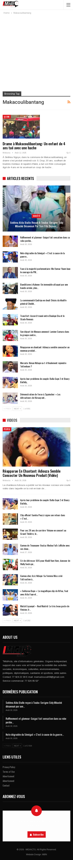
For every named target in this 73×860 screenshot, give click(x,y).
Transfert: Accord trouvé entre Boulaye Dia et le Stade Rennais (42, 317)
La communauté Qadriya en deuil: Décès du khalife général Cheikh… (43, 301)
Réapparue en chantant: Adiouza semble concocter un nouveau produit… (44, 348)
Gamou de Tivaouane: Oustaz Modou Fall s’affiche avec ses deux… (45, 547)
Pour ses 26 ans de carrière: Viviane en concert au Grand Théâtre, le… (43, 531)
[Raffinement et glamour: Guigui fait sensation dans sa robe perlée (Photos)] (10, 241)
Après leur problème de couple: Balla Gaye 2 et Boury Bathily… (44, 380)
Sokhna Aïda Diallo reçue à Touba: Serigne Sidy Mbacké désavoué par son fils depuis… (36, 224)
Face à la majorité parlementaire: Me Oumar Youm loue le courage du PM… (45, 270)
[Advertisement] (36, 53)
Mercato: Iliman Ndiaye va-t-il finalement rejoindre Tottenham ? (43, 364)
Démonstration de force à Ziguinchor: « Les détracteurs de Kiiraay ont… (40, 395)
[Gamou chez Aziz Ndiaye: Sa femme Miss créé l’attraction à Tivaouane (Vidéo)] (10, 579)
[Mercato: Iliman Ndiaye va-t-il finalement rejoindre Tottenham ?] (10, 367)
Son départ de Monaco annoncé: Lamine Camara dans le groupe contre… (44, 333)
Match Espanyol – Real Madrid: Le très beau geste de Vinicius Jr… (44, 607)
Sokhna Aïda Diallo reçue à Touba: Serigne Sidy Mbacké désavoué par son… (34, 704)
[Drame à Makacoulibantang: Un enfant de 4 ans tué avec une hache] (21, 127)
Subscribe (38, 834)
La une (7, 116)
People (7, 429)
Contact (6, 785)
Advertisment (8, 776)
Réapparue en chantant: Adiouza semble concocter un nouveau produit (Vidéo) (32, 473)
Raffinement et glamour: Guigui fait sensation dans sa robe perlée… (45, 239)
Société (36, 216)
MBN (44, 854)
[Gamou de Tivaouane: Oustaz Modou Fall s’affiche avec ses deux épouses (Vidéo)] (10, 549)
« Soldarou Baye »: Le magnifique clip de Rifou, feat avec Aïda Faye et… (44, 592)
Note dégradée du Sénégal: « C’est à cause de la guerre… (42, 254)
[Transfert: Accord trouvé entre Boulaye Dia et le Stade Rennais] (10, 319)
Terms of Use (9, 771)
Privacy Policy (9, 767)
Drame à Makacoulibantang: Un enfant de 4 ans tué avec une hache (34, 145)
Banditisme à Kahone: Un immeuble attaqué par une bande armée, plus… (44, 286)
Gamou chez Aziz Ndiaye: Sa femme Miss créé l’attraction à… (41, 577)
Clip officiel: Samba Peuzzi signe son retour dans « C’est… (42, 516)
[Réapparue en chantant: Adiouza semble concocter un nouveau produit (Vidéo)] (10, 351)
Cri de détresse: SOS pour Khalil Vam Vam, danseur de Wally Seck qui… (45, 562)
